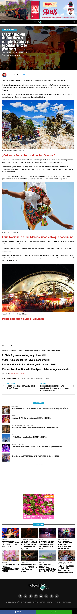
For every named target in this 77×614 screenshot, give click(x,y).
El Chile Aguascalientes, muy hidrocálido (24, 355)
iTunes (4, 346)
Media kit (58, 602)
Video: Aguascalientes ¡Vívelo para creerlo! (26, 359)
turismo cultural (43, 378)
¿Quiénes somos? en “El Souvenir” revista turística (22, 602)
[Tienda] (57, 596)
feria (33, 378)
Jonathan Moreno (16, 75)
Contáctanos (67, 602)
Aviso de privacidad (46, 602)
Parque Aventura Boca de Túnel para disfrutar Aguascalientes (36, 369)
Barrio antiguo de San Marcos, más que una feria (29, 364)
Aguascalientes (24, 378)
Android (12, 346)
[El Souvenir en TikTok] (52, 596)
